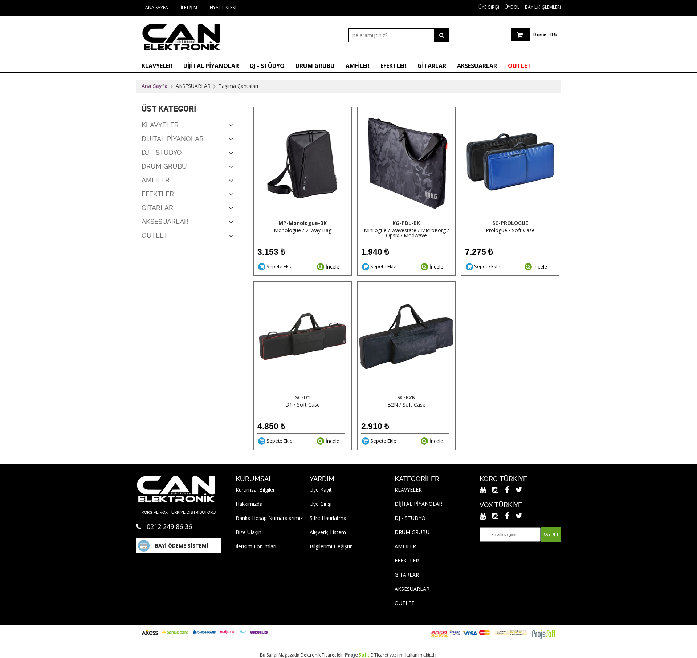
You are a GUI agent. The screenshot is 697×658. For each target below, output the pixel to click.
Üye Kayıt (321, 489)
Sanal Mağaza (280, 655)
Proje (357, 654)
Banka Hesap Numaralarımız (269, 517)
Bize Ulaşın (248, 532)
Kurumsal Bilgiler (255, 489)
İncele (331, 266)
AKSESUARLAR (477, 66)
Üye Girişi (488, 7)
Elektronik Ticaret (318, 655)
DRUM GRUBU (315, 66)
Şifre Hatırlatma (328, 517)
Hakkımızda (249, 503)
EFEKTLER (393, 66)
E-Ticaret (379, 655)
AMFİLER (358, 66)
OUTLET (519, 66)
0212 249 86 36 (169, 526)
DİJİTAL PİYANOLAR (211, 66)
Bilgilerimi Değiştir (331, 546)
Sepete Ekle (279, 266)
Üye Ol (512, 7)
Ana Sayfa (156, 7)
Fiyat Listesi (223, 7)
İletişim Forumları (256, 546)
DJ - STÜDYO (267, 66)
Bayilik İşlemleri (543, 7)
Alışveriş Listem (328, 532)
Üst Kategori (169, 108)
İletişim (189, 7)
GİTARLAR (431, 66)
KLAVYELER (157, 66)
